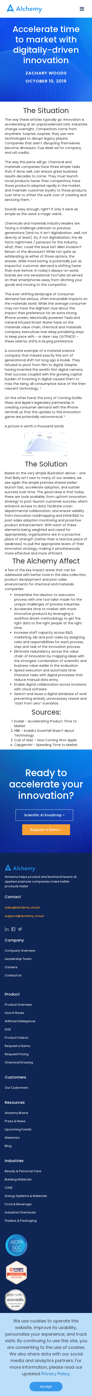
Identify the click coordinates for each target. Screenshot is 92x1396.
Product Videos (16, 1037)
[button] (82, 9)
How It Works (14, 1013)
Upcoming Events (18, 1129)
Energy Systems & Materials (26, 1196)
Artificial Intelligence (20, 1021)
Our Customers (16, 1087)
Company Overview (20, 950)
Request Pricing (17, 1054)
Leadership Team (18, 959)
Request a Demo (17, 1046)
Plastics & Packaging (21, 1220)
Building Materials (18, 1179)
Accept (46, 1386)
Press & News (15, 1121)
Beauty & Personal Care (23, 1171)
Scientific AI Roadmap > (44, 815)
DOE (8, 1029)
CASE (9, 1187)
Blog (8, 1146)
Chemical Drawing (19, 1062)
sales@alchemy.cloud (22, 907)
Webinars (12, 1137)
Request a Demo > (46, 829)
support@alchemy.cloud (24, 916)
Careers (11, 967)
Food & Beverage (18, 1204)
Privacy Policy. (55, 1374)
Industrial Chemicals (20, 1212)
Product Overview (18, 1004)
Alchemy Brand (16, 1113)
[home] (23, 9)
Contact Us (13, 975)
